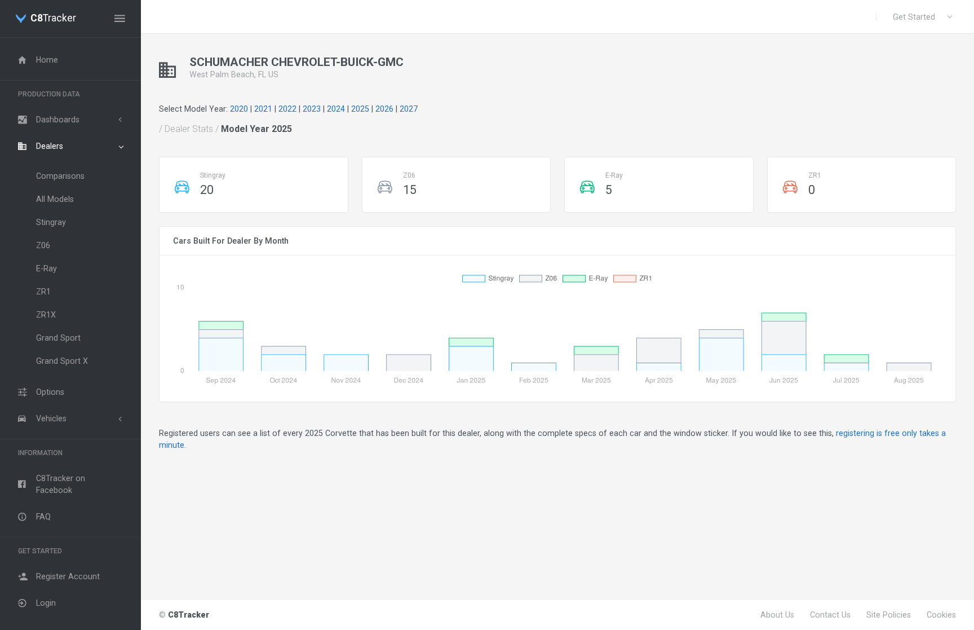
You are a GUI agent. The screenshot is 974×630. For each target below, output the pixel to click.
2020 (239, 108)
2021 (263, 108)
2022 (287, 108)
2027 (409, 108)
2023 (312, 108)
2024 (336, 108)
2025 (360, 108)
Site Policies (888, 614)
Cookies (941, 614)
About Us (777, 614)
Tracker (53, 19)
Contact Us (830, 614)
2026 (384, 108)
